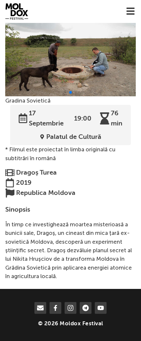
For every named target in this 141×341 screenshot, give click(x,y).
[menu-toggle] (130, 11)
